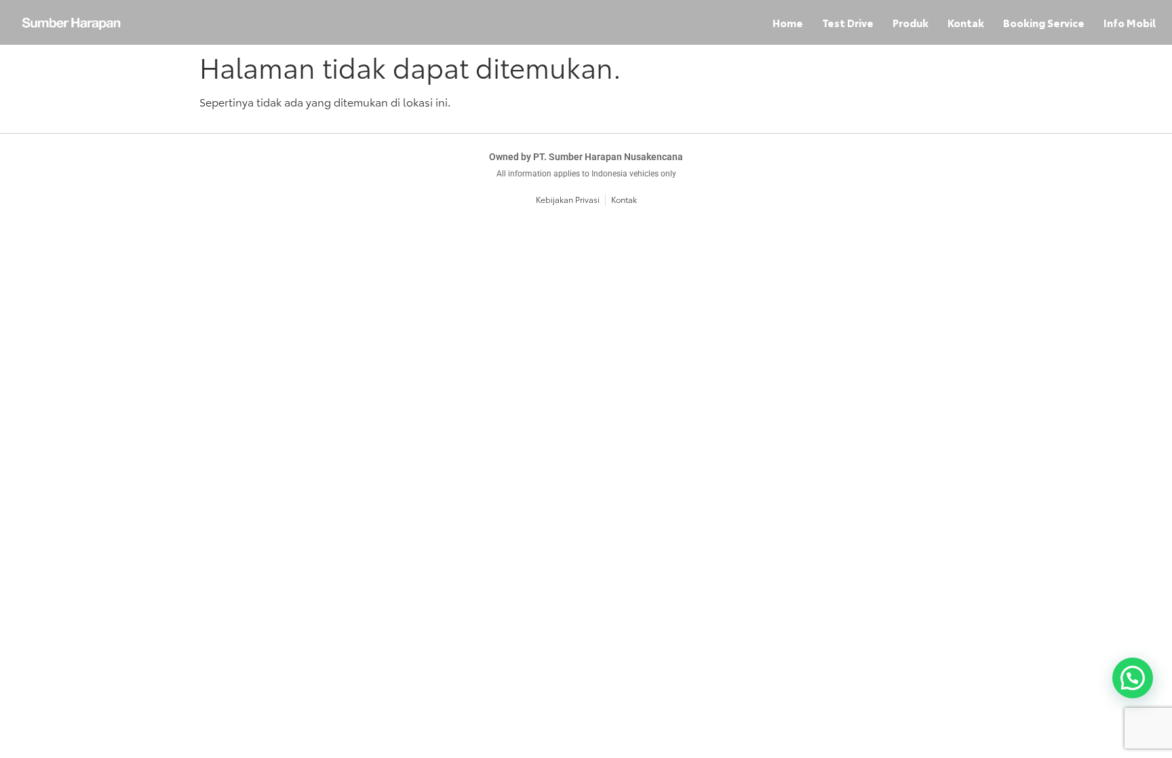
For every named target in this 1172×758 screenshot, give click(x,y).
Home (788, 22)
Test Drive (848, 22)
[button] (1132, 678)
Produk (911, 22)
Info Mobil (1129, 22)
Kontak (966, 22)
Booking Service (1044, 22)
